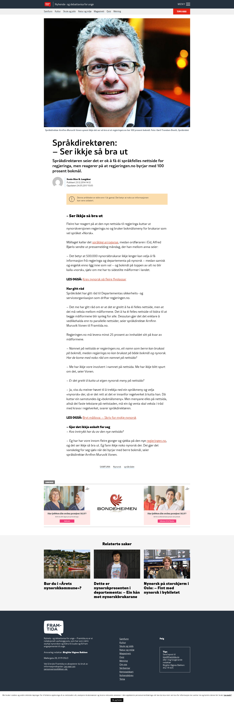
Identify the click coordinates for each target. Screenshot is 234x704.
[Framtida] (48, 4)
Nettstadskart (126, 671)
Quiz (109, 11)
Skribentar (124, 668)
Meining (117, 11)
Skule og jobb (69, 11)
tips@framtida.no (171, 657)
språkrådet (129, 466)
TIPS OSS (181, 11)
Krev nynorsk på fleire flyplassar (104, 279)
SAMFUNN (105, 466)
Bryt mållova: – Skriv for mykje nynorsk (109, 417)
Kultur (58, 11)
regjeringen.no (156, 441)
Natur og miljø (84, 11)
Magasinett (99, 11)
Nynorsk (117, 466)
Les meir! (228, 695)
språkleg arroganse (105, 242)
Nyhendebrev (126, 675)
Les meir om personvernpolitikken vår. (59, 668)
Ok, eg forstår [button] (117, 700)
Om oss (123, 664)
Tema (122, 679)
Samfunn (48, 11)
